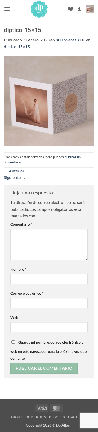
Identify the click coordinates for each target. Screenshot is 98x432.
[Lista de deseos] (70, 9)
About (16, 417)
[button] (7, 9)
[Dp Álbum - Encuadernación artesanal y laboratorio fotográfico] (39, 9)
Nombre (18, 269)
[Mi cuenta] (79, 9)
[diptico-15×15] (49, 100)
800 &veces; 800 (70, 39)
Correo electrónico (27, 293)
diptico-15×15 (17, 46)
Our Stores (36, 417)
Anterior (14, 170)
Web (14, 317)
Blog (53, 417)
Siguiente (15, 177)
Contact (69, 417)
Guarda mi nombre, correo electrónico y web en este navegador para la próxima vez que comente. (48, 350)
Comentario (21, 224)
